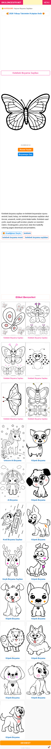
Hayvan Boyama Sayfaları (23, 8)
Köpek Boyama (13, 619)
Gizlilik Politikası (25, 748)
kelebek (27, 233)
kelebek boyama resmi (12, 237)
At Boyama (13, 500)
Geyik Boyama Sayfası (12, 579)
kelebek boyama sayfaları (36, 237)
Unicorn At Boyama (12, 461)
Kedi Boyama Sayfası (12, 540)
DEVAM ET (25, 743)
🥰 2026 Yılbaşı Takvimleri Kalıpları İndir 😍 (25, 14)
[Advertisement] (25, 43)
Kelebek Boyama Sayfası (13, 338)
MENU (47, 3)
